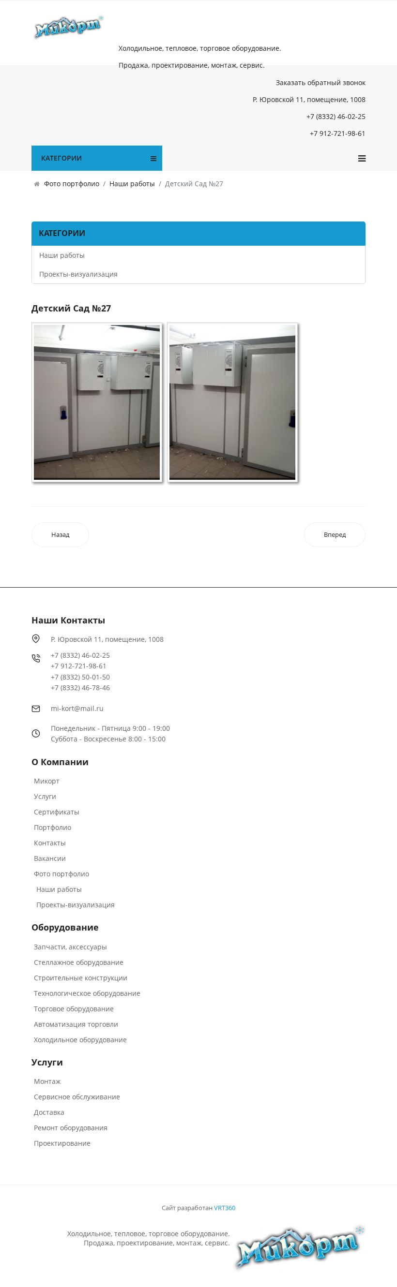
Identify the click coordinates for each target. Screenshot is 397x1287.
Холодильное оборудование (80, 1039)
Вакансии (50, 858)
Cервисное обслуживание (77, 1096)
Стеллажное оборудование (78, 962)
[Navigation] (362, 158)
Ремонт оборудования (70, 1127)
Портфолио (52, 827)
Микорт (47, 780)
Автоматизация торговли (76, 1024)
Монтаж (47, 1081)
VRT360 (224, 1207)
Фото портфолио (61, 873)
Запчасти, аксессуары (70, 946)
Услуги (45, 796)
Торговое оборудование (74, 1008)
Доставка (49, 1112)
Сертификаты (56, 811)
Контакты (50, 842)
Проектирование (62, 1143)
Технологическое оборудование (87, 993)
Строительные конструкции (80, 977)
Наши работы (62, 255)
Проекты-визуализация (78, 274)
